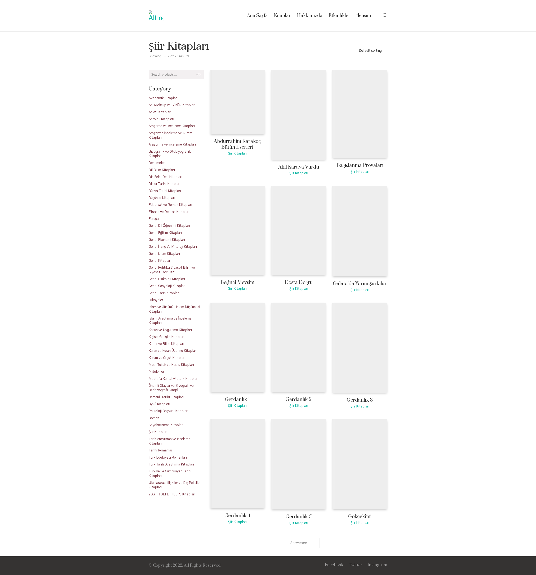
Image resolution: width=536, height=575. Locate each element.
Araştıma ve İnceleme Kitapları (172, 126)
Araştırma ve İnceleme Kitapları (172, 144)
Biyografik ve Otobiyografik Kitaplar (170, 154)
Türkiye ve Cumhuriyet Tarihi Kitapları (170, 473)
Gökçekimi (360, 517)
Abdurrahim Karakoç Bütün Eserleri (237, 144)
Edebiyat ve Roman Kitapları (170, 204)
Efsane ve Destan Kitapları (169, 212)
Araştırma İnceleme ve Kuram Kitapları (170, 135)
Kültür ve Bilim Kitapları (166, 344)
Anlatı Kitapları (160, 112)
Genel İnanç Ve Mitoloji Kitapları (173, 246)
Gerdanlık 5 (299, 517)
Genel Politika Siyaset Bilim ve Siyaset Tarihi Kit (172, 270)
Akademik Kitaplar (163, 98)
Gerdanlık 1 (237, 400)
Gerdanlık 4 (237, 516)
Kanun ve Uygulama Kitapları (170, 330)
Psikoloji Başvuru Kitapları (168, 411)
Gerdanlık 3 (360, 400)
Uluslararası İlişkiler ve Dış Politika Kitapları (175, 485)
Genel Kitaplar (159, 260)
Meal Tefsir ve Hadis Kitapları (171, 364)
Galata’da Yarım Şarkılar (360, 284)
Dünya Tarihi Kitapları (165, 191)
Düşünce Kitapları (162, 198)
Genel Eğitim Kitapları (165, 233)
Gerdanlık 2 (299, 400)
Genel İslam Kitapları (164, 253)
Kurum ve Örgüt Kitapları (167, 358)
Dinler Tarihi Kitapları (164, 184)
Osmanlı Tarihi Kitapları (166, 397)
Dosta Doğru (299, 283)
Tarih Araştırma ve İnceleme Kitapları (169, 441)
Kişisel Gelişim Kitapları (166, 337)
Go (198, 74)
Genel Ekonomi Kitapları (167, 239)
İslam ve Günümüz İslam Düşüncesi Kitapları (174, 309)
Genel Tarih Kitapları (164, 293)
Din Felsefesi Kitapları (165, 177)
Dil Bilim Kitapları (162, 170)
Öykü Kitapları (159, 404)
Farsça (154, 218)
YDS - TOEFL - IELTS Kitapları (172, 494)
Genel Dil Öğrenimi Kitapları (169, 225)
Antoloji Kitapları (161, 119)
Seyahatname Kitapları (166, 425)
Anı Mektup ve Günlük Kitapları (172, 105)
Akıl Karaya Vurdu (298, 167)
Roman (154, 418)
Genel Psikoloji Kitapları (167, 279)
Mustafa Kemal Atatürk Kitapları (173, 378)
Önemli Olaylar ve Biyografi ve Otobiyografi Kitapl (171, 388)
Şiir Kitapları (237, 153)
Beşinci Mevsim (237, 283)
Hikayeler (156, 300)
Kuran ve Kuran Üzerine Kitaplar (172, 350)
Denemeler (157, 163)
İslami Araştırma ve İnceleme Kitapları (170, 321)
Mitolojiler (156, 371)
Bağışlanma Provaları (359, 165)
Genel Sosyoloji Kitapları (167, 286)
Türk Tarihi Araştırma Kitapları (171, 464)
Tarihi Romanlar (160, 450)
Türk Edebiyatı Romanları (168, 457)
